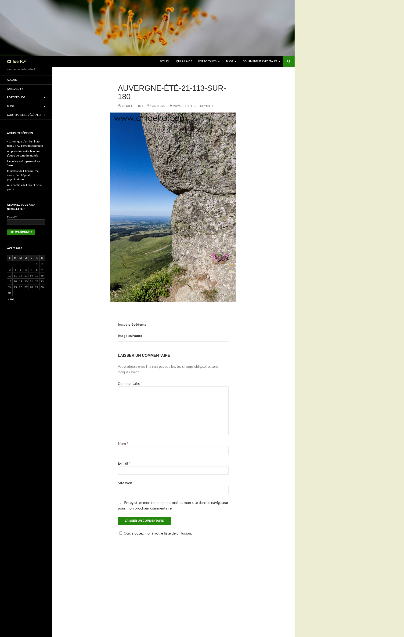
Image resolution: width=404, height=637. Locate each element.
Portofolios (207, 61)
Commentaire (130, 384)
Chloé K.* (16, 61)
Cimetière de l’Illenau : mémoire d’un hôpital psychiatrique (23, 175)
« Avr (11, 299)
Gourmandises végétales (260, 61)
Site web (125, 483)
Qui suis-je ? (184, 61)
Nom (123, 444)
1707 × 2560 (158, 106)
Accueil (164, 61)
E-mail (124, 463)
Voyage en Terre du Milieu (193, 106)
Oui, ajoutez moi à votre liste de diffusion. (158, 533)
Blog (229, 61)
